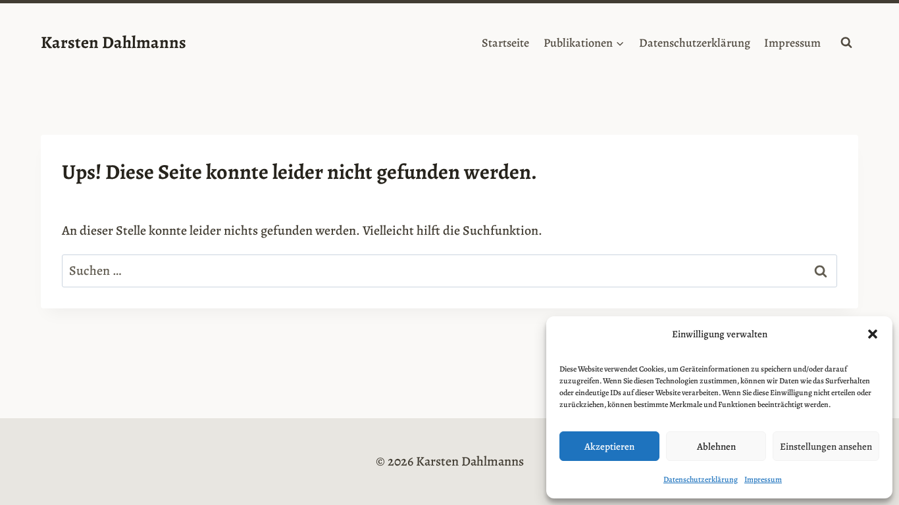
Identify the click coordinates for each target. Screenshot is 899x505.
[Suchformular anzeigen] (846, 43)
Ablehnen (716, 446)
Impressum (763, 479)
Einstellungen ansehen (826, 446)
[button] (872, 334)
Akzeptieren (609, 446)
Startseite (505, 43)
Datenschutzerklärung (700, 479)
